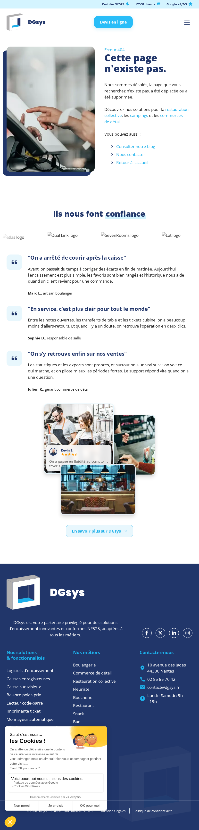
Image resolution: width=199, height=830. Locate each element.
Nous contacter (130, 154)
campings (139, 115)
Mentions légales (113, 811)
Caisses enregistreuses (28, 679)
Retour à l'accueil (132, 162)
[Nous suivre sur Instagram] (187, 633)
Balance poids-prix (24, 695)
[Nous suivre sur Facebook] (147, 633)
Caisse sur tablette (24, 687)
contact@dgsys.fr (163, 687)
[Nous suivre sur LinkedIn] (174, 633)
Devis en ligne (113, 22)
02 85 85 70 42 (161, 679)
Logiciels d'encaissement (30, 670)
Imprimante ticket (24, 711)
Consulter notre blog (135, 146)
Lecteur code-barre (25, 703)
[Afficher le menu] (187, 22)
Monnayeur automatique (30, 719)
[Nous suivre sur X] (160, 633)
